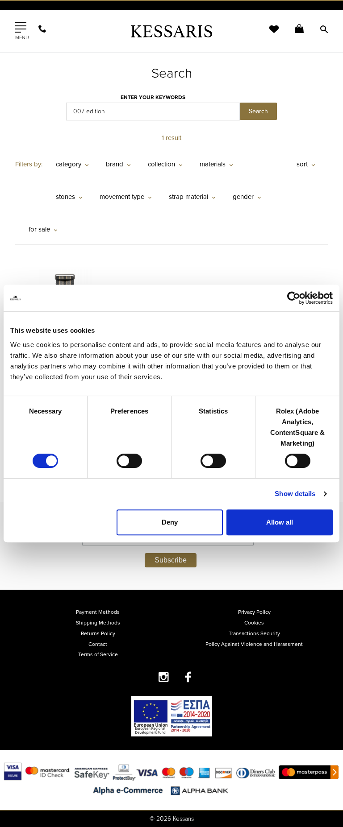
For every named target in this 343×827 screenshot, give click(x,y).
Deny (170, 522)
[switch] (129, 461)
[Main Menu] (20, 27)
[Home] (171, 31)
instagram (163, 676)
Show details (295, 493)
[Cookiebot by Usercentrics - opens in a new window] (294, 298)
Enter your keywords (153, 97)
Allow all (279, 522)
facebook (188, 676)
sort (302, 164)
